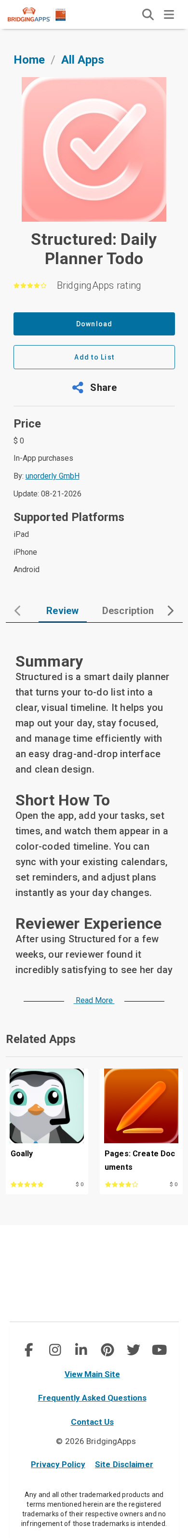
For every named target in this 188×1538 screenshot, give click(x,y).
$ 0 (79, 1184)
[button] (94, 387)
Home (29, 60)
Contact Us (92, 1422)
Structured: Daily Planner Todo (94, 248)
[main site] (44, 14)
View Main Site (92, 1374)
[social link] (29, 1350)
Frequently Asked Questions (92, 1398)
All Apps (82, 60)
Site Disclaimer (124, 1464)
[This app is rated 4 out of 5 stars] (129, 1183)
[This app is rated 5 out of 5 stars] (35, 1183)
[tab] (63, 610)
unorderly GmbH (53, 476)
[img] (148, 14)
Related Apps (41, 1039)
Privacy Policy (58, 1464)
